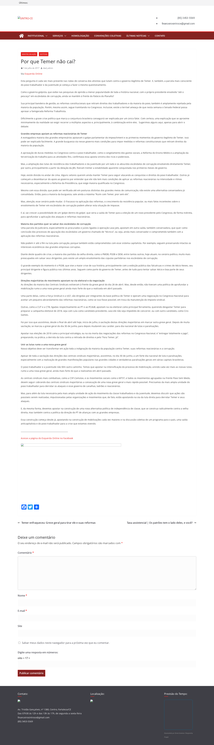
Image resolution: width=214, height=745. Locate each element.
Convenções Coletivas (107, 35)
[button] (46, 36)
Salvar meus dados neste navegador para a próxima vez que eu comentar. (66, 643)
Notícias (43, 54)
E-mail (22, 611)
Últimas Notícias (136, 35)
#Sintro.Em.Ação (29, 54)
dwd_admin (48, 68)
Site (20, 626)
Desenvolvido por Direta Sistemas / (174, 733)
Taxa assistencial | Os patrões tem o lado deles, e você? (160, 522)
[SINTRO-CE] (21, 36)
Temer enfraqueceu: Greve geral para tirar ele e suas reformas (58, 522)
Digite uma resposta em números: (38, 652)
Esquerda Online (33, 73)
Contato (160, 35)
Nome (22, 595)
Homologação (80, 35)
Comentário (26, 552)
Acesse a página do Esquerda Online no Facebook (47, 438)
